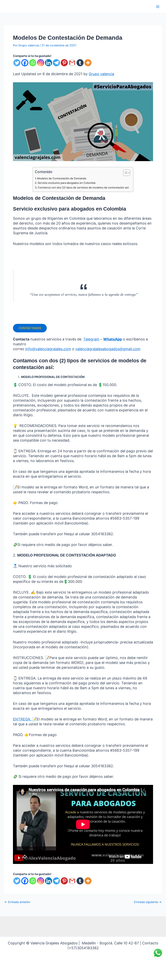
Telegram (91, 339)
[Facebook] (24, 62)
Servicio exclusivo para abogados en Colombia (66, 182)
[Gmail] (72, 62)
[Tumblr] (80, 62)
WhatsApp (112, 339)
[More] (88, 62)
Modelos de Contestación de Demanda (61, 178)
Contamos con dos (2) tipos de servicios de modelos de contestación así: (83, 187)
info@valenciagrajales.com (48, 349)
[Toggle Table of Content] (124, 172)
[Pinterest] (64, 62)
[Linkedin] (48, 62)
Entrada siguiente (148, 902)
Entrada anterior (17, 902)
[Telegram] (56, 62)
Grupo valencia (101, 74)
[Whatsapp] (32, 62)
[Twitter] (16, 62)
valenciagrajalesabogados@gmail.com (107, 349)
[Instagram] (40, 62)
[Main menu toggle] (157, 6)
